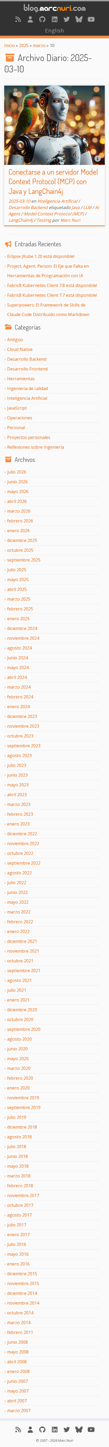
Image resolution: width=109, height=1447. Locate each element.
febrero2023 (20, 814)
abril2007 (17, 1401)
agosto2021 (19, 980)
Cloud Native (20, 349)
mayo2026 (18, 491)
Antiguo (15, 339)
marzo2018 (18, 1176)
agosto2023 (19, 755)
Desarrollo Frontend (27, 369)
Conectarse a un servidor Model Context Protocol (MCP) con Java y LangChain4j (53, 181)
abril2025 (17, 589)
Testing (44, 220)
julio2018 (16, 1146)
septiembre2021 (23, 970)
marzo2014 (18, 1322)
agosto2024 (19, 648)
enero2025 (18, 619)
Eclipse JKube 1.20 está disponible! (40, 256)
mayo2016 (18, 1254)
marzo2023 (18, 804)
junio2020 (17, 1049)
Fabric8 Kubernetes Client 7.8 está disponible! (52, 285)
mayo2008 (18, 1352)
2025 (24, 45)
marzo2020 (18, 1068)
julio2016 (16, 1244)
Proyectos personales (28, 437)
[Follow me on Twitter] (67, 19)
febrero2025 (20, 609)
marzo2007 (18, 1410)
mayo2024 (18, 667)
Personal (16, 427)
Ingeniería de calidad (27, 388)
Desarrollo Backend (26, 359)
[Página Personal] (30, 19)
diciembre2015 (22, 1274)
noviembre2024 (23, 638)
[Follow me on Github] (42, 19)
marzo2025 (18, 599)
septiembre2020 (23, 1029)
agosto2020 (19, 1039)
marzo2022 (18, 912)
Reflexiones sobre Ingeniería (35, 447)
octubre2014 (20, 1313)
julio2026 (16, 472)
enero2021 (18, 1000)
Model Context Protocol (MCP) (54, 214)
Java (76, 207)
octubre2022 (20, 853)
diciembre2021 (22, 941)
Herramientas (21, 379)
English (54, 30)
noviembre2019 (23, 1098)
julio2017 (16, 1225)
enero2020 (18, 1088)
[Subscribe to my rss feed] (18, 19)
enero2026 (18, 531)
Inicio (9, 45)
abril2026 (17, 501)
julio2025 (16, 570)
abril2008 (17, 1362)
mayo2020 (18, 1058)
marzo (39, 45)
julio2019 (16, 1117)
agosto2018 (19, 1137)
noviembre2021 (23, 951)
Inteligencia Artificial (27, 398)
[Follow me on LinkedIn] (54, 19)
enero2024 (18, 706)
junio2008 (17, 1342)
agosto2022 (19, 873)
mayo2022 (18, 902)
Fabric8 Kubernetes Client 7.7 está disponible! (52, 295)
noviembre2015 (23, 1283)
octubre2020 (20, 1019)
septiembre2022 (23, 863)
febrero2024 (20, 697)
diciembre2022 (22, 834)
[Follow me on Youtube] (91, 19)
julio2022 (16, 882)
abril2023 (17, 794)
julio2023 (16, 765)
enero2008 (18, 1371)
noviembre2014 (23, 1303)
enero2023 (18, 824)
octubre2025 (20, 550)
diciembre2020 (22, 1010)
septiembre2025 (23, 560)
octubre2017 (20, 1205)
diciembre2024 (22, 628)
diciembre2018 (22, 1127)
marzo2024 (18, 687)
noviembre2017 (23, 1195)
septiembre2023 (23, 746)
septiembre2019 (23, 1107)
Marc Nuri (70, 220)
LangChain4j (20, 220)
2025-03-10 (19, 201)
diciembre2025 (22, 540)
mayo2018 (18, 1166)
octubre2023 (20, 736)
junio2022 (17, 892)
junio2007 (17, 1381)
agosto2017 (19, 1215)
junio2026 (17, 482)
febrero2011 (20, 1332)
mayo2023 (18, 785)
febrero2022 (20, 922)
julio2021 (16, 990)
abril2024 (17, 677)
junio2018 (17, 1156)
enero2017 (18, 1234)
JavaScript (17, 408)
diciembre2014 (22, 1293)
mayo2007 (18, 1391)
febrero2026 (20, 521)
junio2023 (17, 775)
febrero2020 (20, 1078)
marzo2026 (18, 511)
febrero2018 (20, 1186)
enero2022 (18, 931)
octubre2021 (20, 961)
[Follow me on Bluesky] (79, 19)
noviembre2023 (23, 726)
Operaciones (19, 418)
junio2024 (17, 658)
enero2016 (18, 1264)
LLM (87, 207)
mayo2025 (18, 579)
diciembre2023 (22, 716)
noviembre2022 (23, 843)
